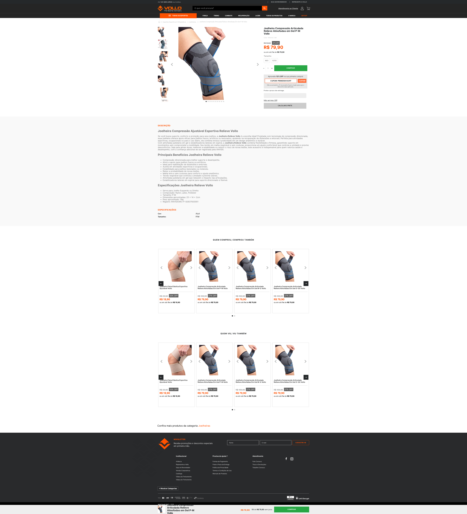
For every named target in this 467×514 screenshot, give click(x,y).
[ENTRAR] (302, 8)
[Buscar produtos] (264, 8)
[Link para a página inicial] (159, 22)
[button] (161, 283)
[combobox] (230, 8)
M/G (266, 60)
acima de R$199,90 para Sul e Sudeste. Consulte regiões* (183, 2)
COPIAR (302, 81)
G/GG (274, 60)
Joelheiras (192, 22)
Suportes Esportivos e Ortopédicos (174, 22)
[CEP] (285, 93)
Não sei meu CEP (270, 100)
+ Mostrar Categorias (168, 488)
